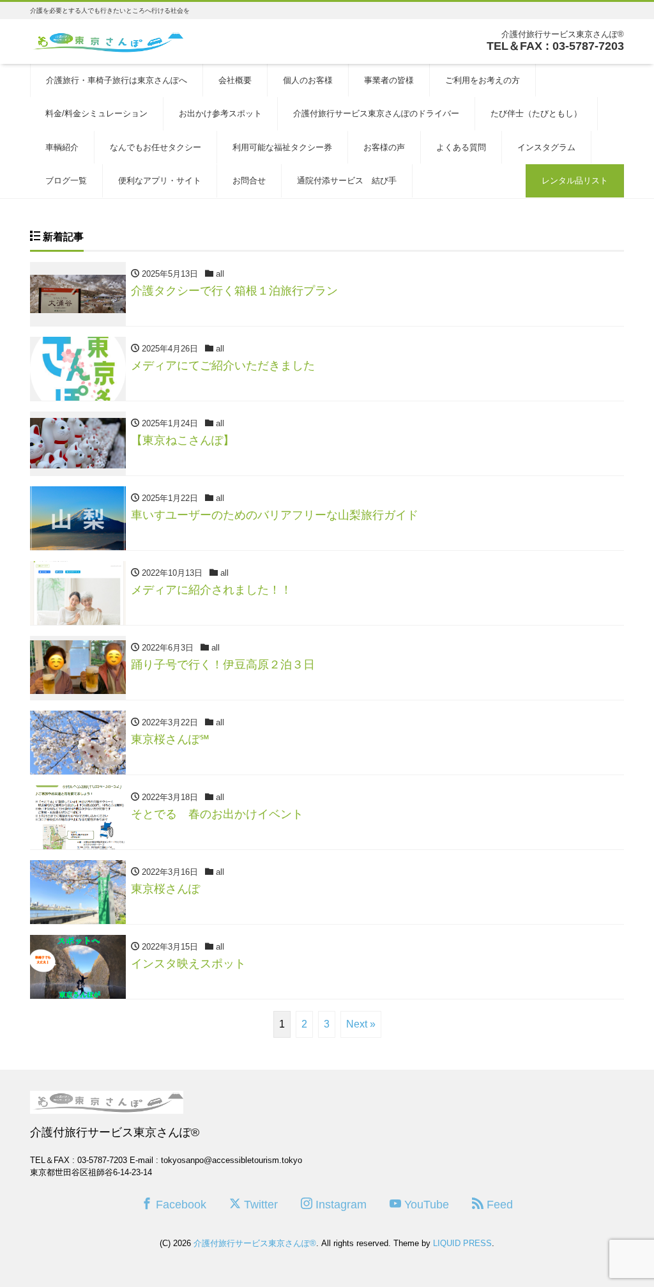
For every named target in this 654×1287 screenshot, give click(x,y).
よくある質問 (461, 147)
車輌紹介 (62, 147)
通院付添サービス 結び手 (347, 180)
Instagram (339, 1204)
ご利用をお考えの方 (482, 80)
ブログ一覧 (66, 180)
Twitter (259, 1204)
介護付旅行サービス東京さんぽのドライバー (376, 113)
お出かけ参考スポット (220, 113)
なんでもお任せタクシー (155, 147)
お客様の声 (384, 147)
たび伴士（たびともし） (536, 113)
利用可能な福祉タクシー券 (282, 147)
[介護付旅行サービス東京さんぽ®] (106, 40)
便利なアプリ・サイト (159, 180)
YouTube (425, 1204)
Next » (361, 1024)
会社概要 (235, 80)
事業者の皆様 (389, 80)
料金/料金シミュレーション (96, 113)
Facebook (179, 1204)
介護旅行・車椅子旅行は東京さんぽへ (116, 80)
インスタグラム (546, 147)
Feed (498, 1204)
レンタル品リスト (575, 180)
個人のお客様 (308, 80)
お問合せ (249, 180)
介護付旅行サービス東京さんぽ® (255, 1243)
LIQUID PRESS (462, 1243)
